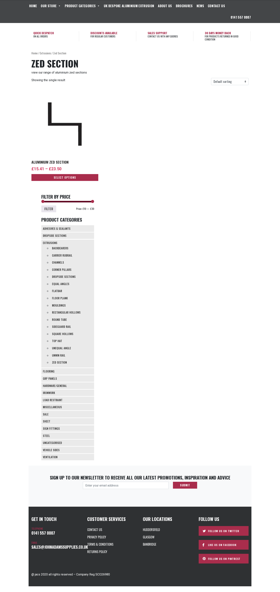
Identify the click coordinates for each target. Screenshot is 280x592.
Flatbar (57, 291)
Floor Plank (60, 298)
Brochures (184, 5)
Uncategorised (52, 443)
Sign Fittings (51, 428)
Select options (65, 177)
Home (33, 5)
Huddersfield (151, 529)
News (200, 5)
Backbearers (60, 248)
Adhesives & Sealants (56, 229)
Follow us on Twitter (223, 531)
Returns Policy (97, 551)
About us (165, 5)
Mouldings (59, 305)
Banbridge (149, 544)
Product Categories (80, 5)
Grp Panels (50, 378)
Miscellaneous (52, 407)
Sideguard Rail (61, 327)
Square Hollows (62, 334)
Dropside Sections (54, 236)
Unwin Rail (58, 355)
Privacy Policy (96, 537)
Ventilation (50, 457)
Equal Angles (60, 284)
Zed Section (59, 362)
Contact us (216, 5)
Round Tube (59, 320)
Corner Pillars (61, 270)
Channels (58, 262)
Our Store (49, 5)
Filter (48, 209)
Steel (46, 436)
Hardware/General (55, 386)
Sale (46, 414)
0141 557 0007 (241, 17)
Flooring (48, 371)
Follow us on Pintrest (224, 559)
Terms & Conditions (100, 544)
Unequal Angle (61, 348)
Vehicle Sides (51, 450)
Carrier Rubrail (62, 255)
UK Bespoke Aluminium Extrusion (129, 5)
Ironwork (49, 393)
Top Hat (57, 341)
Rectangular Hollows (66, 312)
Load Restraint (52, 400)
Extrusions (45, 53)
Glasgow (148, 537)
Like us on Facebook (222, 545)
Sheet (46, 421)
